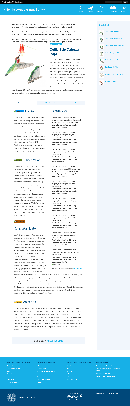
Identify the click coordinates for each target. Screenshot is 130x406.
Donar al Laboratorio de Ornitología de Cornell (108, 369)
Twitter (69, 374)
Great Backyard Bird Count (15, 374)
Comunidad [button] (113, 12)
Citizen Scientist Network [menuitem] (113, 2)
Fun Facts (73, 103)
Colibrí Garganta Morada (114, 53)
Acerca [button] (80, 12)
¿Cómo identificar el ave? (49, 103)
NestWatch (10, 379)
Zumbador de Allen (111, 67)
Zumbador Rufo (110, 81)
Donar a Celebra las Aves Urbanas (106, 366)
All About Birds (55, 340)
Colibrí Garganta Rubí (112, 60)
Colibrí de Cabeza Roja (113, 31)
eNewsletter (70, 366)
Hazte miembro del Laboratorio (46, 371)
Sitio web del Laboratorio (44, 366)
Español (42, 10)
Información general (24, 103)
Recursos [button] (101, 12)
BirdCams (10, 377)
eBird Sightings (77, 268)
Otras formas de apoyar (103, 373)
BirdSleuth (10, 366)
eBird (8, 371)
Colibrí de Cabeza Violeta (114, 38)
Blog (68, 368)
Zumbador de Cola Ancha (114, 74)
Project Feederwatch (13, 382)
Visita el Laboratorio (43, 377)
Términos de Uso (42, 382)
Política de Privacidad (43, 379)
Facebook (69, 371)
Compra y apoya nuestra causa (105, 376)
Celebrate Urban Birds (13, 368)
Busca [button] (123, 12)
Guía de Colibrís (55, 44)
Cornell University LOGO (21, 397)
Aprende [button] (90, 12)
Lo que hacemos (41, 368)
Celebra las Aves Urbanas (18, 9)
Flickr (68, 377)
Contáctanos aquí (72, 379)
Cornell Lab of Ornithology (12, 2)
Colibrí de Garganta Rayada (114, 45)
